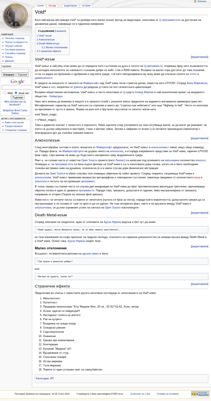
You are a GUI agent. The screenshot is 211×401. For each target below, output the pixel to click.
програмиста (154, 66)
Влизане (202, 1)
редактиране (199, 57)
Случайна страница (15, 53)
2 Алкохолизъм (45, 39)
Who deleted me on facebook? (15, 103)
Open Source (89, 160)
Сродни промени (13, 126)
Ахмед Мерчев (144, 92)
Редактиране (70, 5)
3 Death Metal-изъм (48, 43)
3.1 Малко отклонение (55, 47)
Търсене (6, 66)
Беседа (52, 5)
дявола (78, 87)
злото (193, 74)
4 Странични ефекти (49, 51)
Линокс (119, 160)
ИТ (52, 378)
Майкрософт (91, 83)
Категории (42, 378)
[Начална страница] (16, 16)
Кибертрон (55, 96)
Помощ (9, 57)
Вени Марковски (197, 83)
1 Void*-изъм (44, 35)
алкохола (41, 181)
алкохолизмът (160, 147)
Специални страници (16, 130)
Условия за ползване (168, 394)
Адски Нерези (112, 222)
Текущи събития (13, 46)
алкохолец (116, 151)
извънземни (172, 160)
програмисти (86, 190)
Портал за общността (16, 42)
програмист (88, 181)
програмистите (171, 20)
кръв (197, 177)
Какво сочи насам (14, 122)
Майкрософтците (73, 151)
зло (53, 87)
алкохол (200, 160)
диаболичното (43, 78)
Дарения (9, 61)
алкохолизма (43, 177)
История (86, 5)
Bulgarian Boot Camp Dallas (15, 112)
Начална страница (14, 38)
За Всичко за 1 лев (140, 394)
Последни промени (15, 49)
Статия (40, 5)
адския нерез (90, 253)
